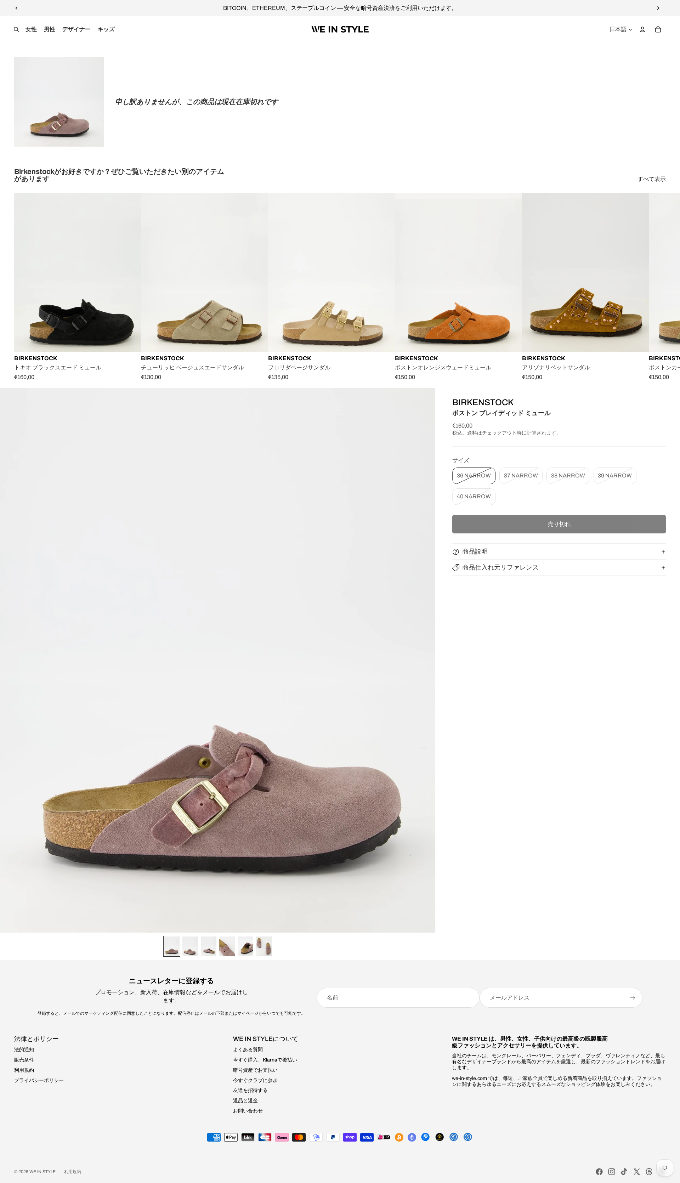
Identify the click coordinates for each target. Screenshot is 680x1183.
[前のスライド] (16, 8)
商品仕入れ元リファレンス (500, 567)
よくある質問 (248, 1049)
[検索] (16, 29)
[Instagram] (611, 1171)
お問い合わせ (248, 1111)
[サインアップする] (632, 997)
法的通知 (24, 1049)
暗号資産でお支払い (255, 1070)
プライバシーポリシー (39, 1080)
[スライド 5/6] (245, 946)
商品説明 (475, 551)
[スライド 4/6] (227, 946)
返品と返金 (245, 1100)
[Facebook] (599, 1171)
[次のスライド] (658, 8)
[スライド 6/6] (264, 946)
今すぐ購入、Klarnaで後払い (265, 1060)
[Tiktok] (624, 1171)
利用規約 (24, 1070)
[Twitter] (637, 1171)
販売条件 (24, 1060)
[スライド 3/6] (208, 946)
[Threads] (649, 1171)
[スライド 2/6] (190, 946)
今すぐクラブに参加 (255, 1080)
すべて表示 (652, 179)
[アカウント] (642, 29)
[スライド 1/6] (172, 946)
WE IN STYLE (42, 1171)
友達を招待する (250, 1090)
